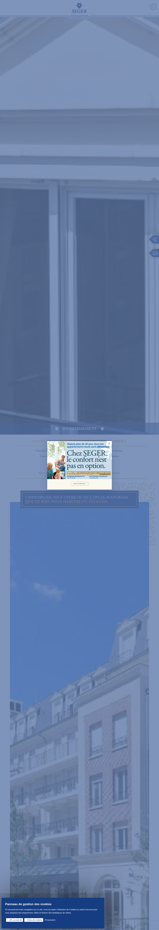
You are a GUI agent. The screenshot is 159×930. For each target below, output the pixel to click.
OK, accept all (15, 920)
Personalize (50, 920)
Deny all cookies (34, 920)
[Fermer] (109, 443)
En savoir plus (79, 483)
